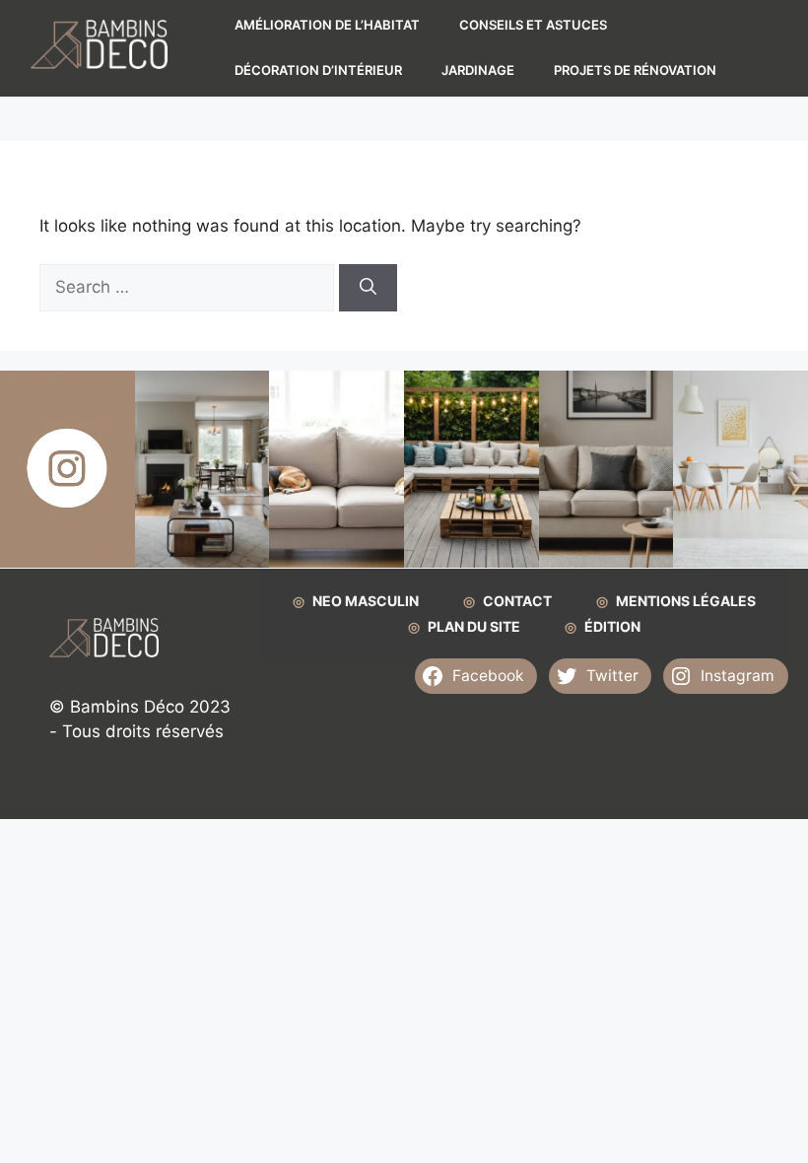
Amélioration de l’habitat (327, 25)
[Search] (368, 287)
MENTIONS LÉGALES (686, 600)
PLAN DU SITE (474, 626)
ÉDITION (612, 626)
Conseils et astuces (533, 25)
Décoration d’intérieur (318, 70)
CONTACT (517, 600)
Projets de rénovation (635, 70)
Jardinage (477, 70)
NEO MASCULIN (365, 600)
